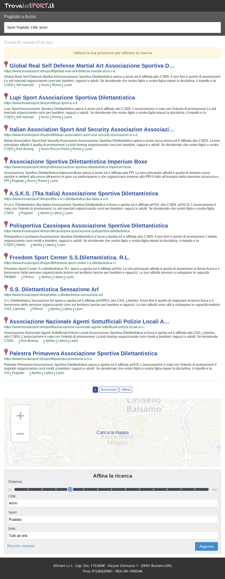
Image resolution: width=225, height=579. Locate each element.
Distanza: (13, 482)
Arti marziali (25, 85)
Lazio (68, 85)
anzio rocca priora (55, 149)
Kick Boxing (25, 149)
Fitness (28, 277)
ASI (6, 373)
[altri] (36, 85)
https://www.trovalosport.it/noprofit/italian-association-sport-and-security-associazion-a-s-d (70, 135)
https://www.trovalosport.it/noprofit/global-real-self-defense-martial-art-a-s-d (59, 71)
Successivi (109, 390)
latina (57, 213)
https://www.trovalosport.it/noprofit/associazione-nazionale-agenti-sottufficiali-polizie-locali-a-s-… (76, 327)
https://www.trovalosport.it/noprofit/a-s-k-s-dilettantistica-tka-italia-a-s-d (56, 199)
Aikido (21, 245)
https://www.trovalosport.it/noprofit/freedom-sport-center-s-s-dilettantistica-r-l (60, 263)
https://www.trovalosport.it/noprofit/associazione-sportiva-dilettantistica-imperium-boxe (67, 167)
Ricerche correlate (21, 546)
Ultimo (126, 390)
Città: (12, 496)
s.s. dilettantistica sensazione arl (54, 289)
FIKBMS (10, 277)
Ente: (12, 529)
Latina (49, 245)
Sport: (13, 512)
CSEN (8, 85)
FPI (6, 181)
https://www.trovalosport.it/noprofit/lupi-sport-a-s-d (40, 103)
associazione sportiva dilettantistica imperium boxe (78, 162)
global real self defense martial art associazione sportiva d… (92, 66)
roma (56, 85)
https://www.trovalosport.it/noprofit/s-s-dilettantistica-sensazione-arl (53, 295)
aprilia (45, 213)
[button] (206, 546)
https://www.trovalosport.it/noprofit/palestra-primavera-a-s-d (48, 359)
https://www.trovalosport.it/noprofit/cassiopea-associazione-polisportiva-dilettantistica (67, 231)
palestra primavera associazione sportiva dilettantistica (83, 353)
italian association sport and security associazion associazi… (92, 129)
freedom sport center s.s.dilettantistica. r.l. (70, 257)
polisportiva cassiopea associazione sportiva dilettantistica (89, 226)
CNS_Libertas (14, 309)
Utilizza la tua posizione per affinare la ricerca (112, 53)
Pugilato (18, 181)
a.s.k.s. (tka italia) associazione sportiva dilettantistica (83, 193)
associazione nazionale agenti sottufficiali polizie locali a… (89, 321)
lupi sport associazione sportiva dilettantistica (72, 98)
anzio (45, 85)
